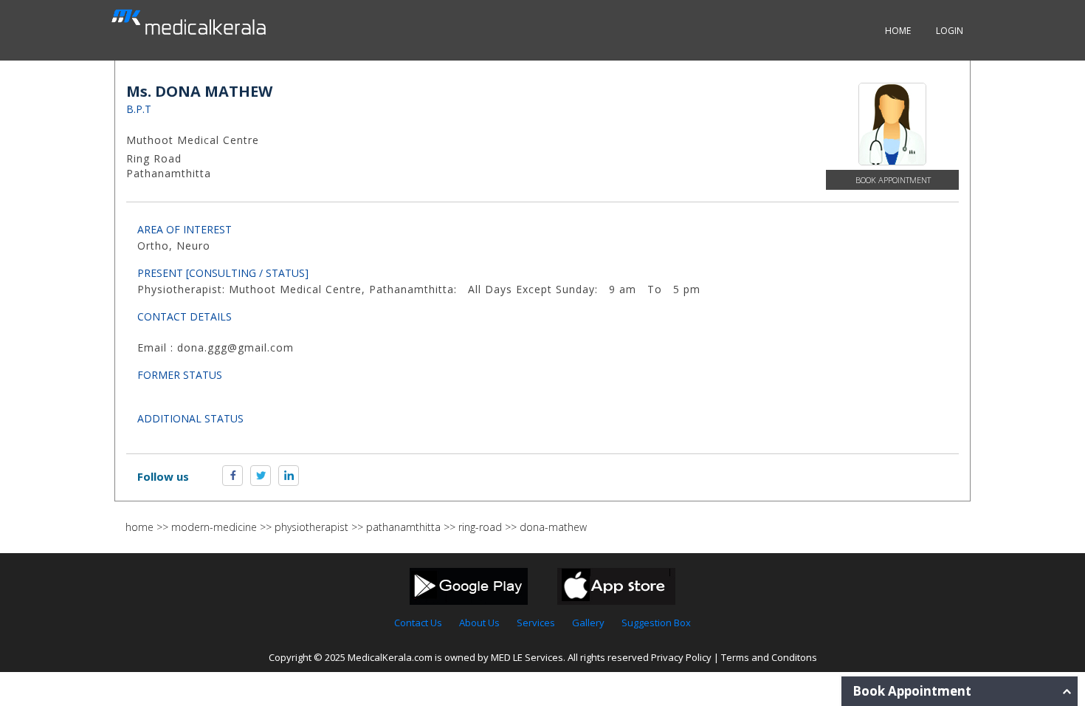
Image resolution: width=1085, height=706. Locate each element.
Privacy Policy (681, 657)
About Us (479, 622)
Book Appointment (893, 179)
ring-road (480, 527)
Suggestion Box (656, 622)
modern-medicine (214, 527)
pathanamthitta (403, 527)
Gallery (588, 622)
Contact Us (418, 622)
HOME (898, 30)
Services (536, 622)
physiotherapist (311, 527)
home (139, 527)
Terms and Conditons (769, 657)
